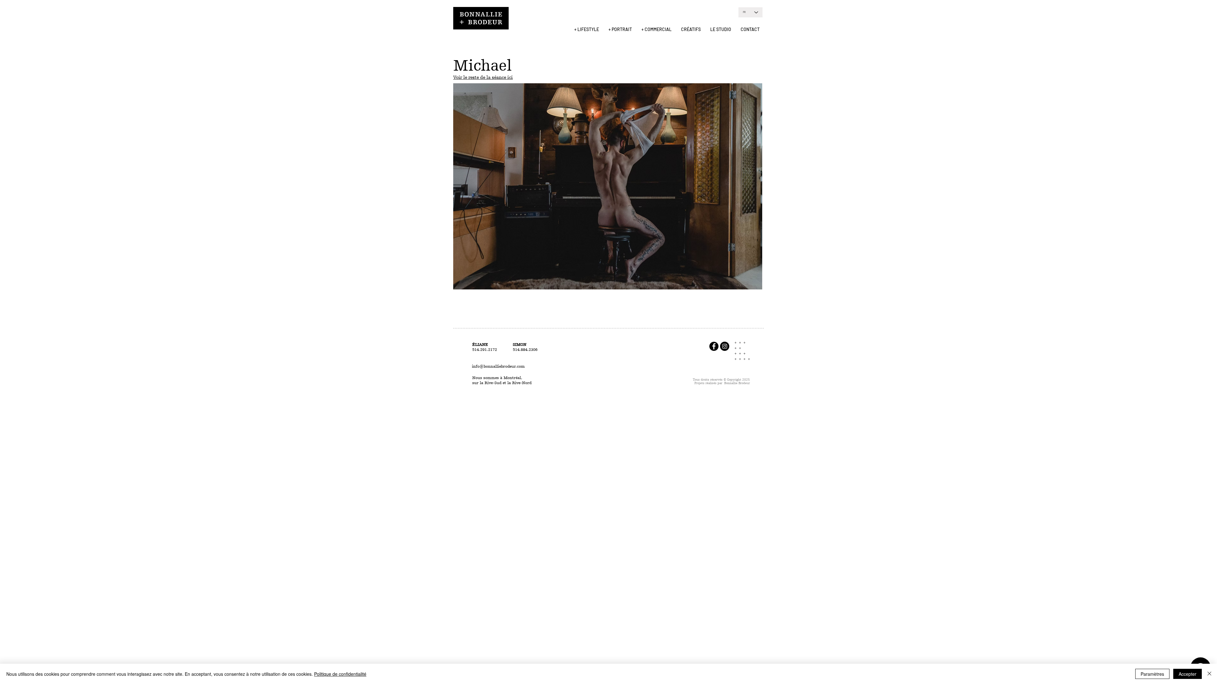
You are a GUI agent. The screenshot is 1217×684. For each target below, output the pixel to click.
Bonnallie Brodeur (737, 383)
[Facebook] (713, 346)
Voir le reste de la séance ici (483, 77)
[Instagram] (724, 346)
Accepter (1187, 674)
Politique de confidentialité (340, 674)
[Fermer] (1209, 674)
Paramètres (1152, 674)
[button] (587, 29)
